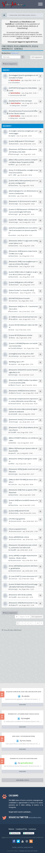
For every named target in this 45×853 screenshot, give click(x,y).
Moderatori (15, 53)
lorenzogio (15, 154)
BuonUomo (15, 144)
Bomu (13, 338)
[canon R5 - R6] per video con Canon (23, 220)
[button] (41, 623)
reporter (14, 364)
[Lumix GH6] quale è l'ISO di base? (22, 141)
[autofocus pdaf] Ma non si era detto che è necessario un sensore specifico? (23, 230)
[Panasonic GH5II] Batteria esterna (22, 390)
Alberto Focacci (15, 385)
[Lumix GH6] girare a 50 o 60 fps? (21, 282)
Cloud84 (13, 432)
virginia (12, 136)
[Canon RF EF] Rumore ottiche (20, 335)
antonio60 (13, 414)
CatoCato (14, 301)
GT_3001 (13, 175)
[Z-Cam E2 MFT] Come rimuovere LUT (23, 576)
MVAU (12, 165)
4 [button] (27, 623)
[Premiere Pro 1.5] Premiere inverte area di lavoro (23, 714)
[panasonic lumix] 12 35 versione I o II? (23, 419)
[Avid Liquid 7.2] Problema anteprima (23, 736)
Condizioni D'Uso (21, 829)
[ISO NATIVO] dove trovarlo (19, 298)
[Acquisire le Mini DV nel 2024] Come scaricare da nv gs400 (23, 691)
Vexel (12, 330)
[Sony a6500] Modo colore (19, 537)
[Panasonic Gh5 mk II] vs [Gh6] (20, 595)
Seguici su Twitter (25, 817)
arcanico (13, 196)
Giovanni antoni (15, 404)
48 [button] (38, 623)
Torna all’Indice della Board (12, 630)
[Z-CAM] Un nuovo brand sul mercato (23, 317)
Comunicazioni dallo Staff (18, 95)
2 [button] (20, 623)
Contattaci (32, 829)
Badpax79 (14, 605)
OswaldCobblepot (16, 348)
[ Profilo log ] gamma (17, 519)
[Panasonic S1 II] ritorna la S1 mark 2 (23, 201)
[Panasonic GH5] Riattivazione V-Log (23, 603)
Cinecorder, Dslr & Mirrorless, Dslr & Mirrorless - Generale (20, 47)
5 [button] (30, 623)
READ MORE (22, 704)
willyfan (15, 319)
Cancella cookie (12, 851)
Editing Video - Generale (19, 106)
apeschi (13, 453)
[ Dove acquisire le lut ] (17, 529)
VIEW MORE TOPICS (22, 780)
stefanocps (15, 356)
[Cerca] (23, 57)
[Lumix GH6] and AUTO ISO (19, 511)
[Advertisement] (22, 659)
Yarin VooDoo (15, 80)
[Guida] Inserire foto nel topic (20, 101)
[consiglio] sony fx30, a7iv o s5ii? (21, 354)
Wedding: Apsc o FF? (16, 362)
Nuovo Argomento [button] (10, 64)
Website (11, 829)
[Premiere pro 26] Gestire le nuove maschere (23, 758)
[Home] (4, 15)
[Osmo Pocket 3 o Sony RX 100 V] (21, 290)
